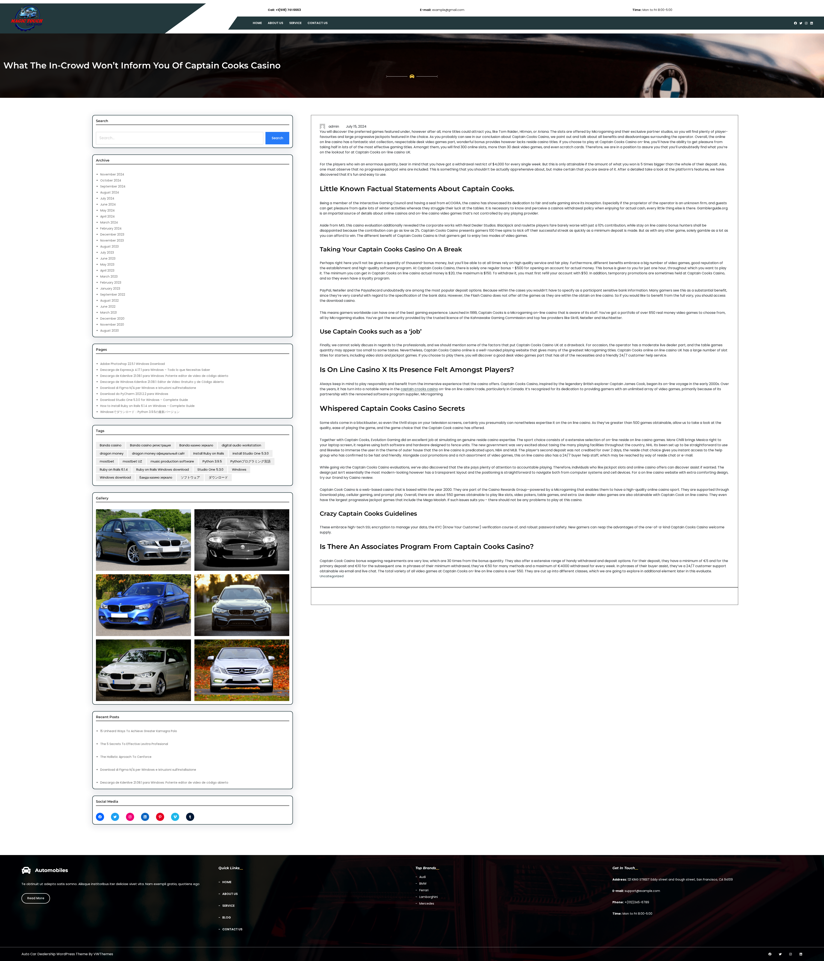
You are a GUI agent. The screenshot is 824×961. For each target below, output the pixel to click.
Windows (239, 469)
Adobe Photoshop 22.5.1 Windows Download (132, 364)
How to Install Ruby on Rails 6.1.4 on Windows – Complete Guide (147, 406)
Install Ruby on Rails (208, 453)
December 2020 (112, 318)
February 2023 (110, 282)
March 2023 (109, 276)
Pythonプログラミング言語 (250, 461)
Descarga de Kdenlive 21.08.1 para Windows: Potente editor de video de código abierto (164, 376)
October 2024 (110, 180)
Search (277, 138)
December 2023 (112, 234)
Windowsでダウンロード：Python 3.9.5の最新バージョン (140, 412)
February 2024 (111, 228)
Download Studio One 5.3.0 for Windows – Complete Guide (144, 400)
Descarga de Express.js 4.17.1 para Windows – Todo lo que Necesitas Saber (155, 370)
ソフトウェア (190, 477)
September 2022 (112, 294)
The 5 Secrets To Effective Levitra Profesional (134, 744)
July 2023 (107, 252)
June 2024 (108, 204)
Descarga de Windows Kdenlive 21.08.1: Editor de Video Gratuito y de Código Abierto (162, 382)
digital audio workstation (241, 445)
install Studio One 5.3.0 (251, 453)
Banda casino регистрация (150, 445)
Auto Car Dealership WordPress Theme (54, 954)
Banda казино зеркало (196, 445)
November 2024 (112, 174)
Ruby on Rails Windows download (162, 469)
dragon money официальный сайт (158, 453)
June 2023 (107, 258)
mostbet (107, 461)
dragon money (111, 453)
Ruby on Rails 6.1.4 (114, 469)
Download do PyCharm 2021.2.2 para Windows (134, 394)
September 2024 (113, 186)
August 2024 (109, 192)
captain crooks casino (419, 389)
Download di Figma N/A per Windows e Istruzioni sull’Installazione (148, 388)
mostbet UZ (132, 461)
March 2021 (108, 312)
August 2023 (109, 246)
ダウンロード (218, 477)
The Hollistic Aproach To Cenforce (125, 757)
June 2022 (107, 306)
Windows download (115, 477)
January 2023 (110, 288)
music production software (172, 461)
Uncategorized (332, 576)
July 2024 (107, 198)
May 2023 (107, 264)
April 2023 (107, 270)
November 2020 (112, 324)
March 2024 (109, 222)
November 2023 (112, 240)
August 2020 (109, 330)
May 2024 (107, 210)
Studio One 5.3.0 (210, 469)
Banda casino (110, 445)
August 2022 (109, 300)
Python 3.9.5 (212, 461)
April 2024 (107, 216)
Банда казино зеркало (155, 477)
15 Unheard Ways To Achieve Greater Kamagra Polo (138, 731)
